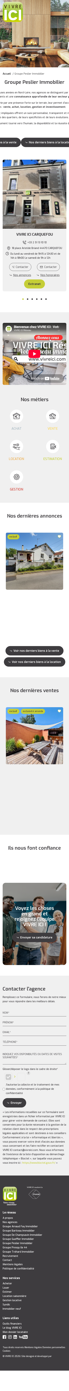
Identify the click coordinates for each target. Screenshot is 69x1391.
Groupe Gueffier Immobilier (18, 1239)
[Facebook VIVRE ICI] (4, 1337)
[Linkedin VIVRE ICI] (15, 1337)
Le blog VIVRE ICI (12, 1328)
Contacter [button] (50, 267)
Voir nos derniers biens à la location (36, 662)
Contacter (22, 267)
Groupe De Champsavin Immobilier (22, 1235)
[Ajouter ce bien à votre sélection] (60, 536)
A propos (8, 1218)
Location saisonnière (14, 1296)
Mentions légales (13, 1264)
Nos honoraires (50, 275)
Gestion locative (12, 1300)
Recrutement (10, 1256)
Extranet (34, 284)
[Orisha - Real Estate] (59, 1356)
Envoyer (16, 1103)
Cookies (6, 1351)
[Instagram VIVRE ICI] (10, 1337)
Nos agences (10, 1222)
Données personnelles (53, 1347)
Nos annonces (22, 275)
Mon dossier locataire (15, 1332)
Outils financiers (12, 1323)
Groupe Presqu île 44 (15, 1247)
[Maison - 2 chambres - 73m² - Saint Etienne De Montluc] (34, 735)
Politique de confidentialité (18, 1268)
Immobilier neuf (12, 1309)
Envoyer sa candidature (36, 937)
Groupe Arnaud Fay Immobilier (20, 1226)
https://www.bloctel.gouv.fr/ (38, 1163)
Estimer (7, 1292)
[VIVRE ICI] (13, 11)
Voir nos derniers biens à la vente (36, 651)
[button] (34, 235)
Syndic (6, 1304)
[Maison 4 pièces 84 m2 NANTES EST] (34, 561)
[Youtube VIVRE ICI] (23, 1337)
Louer (6, 1287)
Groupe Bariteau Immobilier (19, 1230)
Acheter (7, 1283)
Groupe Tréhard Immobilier (18, 1251)
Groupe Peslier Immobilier (18, 1243)
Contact (7, 1260)
